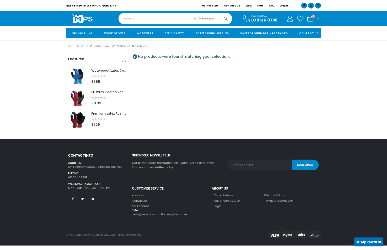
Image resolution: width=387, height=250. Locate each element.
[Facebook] (304, 6)
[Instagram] (318, 6)
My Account (210, 5)
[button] (123, 61)
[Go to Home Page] (69, 46)
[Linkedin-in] (92, 198)
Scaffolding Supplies (212, 33)
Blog (248, 5)
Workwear (145, 33)
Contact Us (232, 5)
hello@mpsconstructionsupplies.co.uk (159, 214)
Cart (260, 5)
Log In (284, 5)
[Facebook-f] (73, 198)
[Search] (225, 18)
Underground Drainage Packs (264, 33)
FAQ (272, 5)
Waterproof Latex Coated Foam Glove (121, 70)
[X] (311, 6)
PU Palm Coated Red (107, 92)
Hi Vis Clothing (81, 33)
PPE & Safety (174, 33)
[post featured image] (77, 76)
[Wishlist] (300, 18)
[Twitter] (82, 198)
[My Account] (289, 18)
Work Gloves (114, 33)
